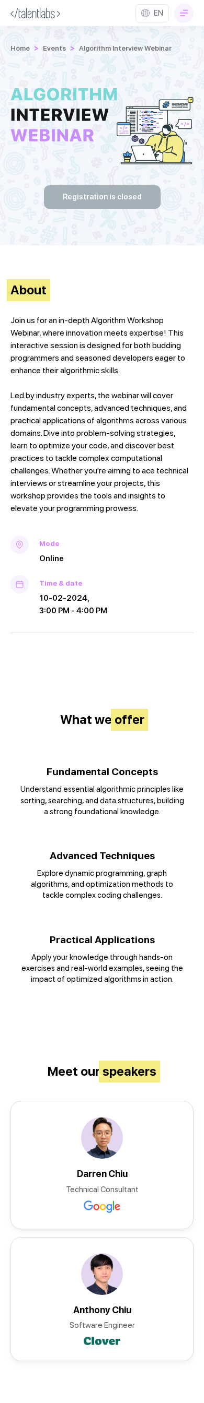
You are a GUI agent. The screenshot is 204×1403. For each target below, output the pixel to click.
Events (54, 48)
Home (20, 48)
